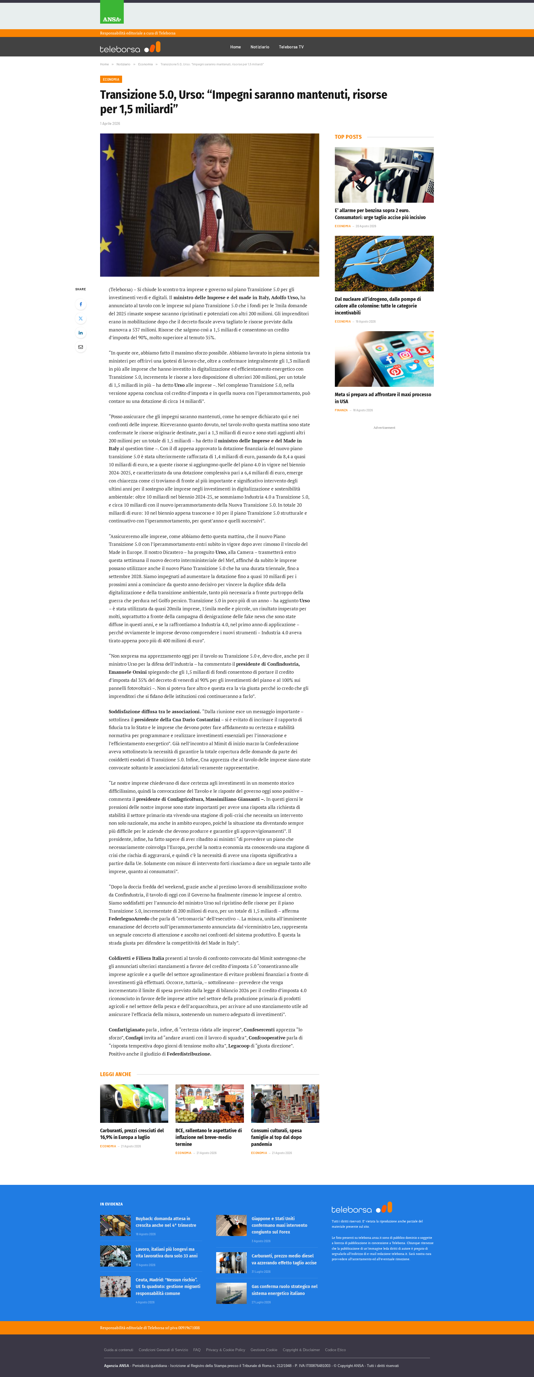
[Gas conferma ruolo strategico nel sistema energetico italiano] (231, 1293)
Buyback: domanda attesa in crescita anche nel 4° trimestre (166, 1222)
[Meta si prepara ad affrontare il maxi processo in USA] (384, 359)
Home (235, 46)
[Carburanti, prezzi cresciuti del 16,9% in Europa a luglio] (134, 1103)
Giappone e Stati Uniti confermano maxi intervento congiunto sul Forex (279, 1225)
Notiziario (260, 46)
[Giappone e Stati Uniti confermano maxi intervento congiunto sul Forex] (231, 1225)
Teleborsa (167, 33)
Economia (111, 79)
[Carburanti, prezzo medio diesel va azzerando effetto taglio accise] (231, 1262)
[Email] (80, 346)
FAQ (197, 1350)
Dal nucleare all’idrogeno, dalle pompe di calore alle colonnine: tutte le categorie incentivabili (378, 306)
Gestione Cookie (264, 1350)
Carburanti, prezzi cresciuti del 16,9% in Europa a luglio (132, 1134)
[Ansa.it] (112, 14)
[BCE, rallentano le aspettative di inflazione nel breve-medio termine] (209, 1103)
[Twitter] (80, 318)
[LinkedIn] (80, 332)
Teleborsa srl (158, 1327)
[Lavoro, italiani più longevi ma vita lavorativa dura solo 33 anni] (115, 1256)
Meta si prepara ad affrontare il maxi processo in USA (383, 398)
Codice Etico (335, 1350)
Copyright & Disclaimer (301, 1350)
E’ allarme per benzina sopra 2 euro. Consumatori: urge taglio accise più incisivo (380, 213)
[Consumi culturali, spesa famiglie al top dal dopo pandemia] (285, 1103)
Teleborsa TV (291, 46)
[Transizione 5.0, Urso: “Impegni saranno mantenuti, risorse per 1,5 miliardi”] (209, 205)
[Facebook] (80, 304)
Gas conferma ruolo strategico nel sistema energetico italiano (285, 1290)
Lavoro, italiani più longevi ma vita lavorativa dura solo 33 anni (166, 1252)
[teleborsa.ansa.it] (130, 46)
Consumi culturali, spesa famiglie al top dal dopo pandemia (276, 1137)
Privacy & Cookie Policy (225, 1350)
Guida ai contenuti (118, 1350)
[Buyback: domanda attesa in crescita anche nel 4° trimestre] (115, 1225)
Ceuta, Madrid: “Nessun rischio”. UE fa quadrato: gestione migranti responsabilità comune (168, 1286)
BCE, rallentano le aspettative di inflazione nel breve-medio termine (208, 1137)
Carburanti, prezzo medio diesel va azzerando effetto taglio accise (284, 1259)
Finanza (341, 410)
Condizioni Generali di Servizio (163, 1350)
